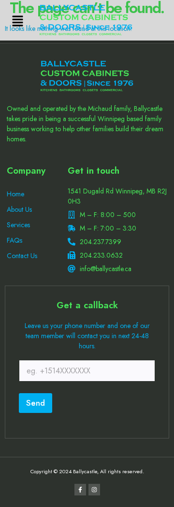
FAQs (14, 240)
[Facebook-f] (80, 489)
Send (35, 403)
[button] (17, 21)
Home (15, 194)
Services (18, 225)
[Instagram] (94, 489)
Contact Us (22, 255)
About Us (19, 209)
